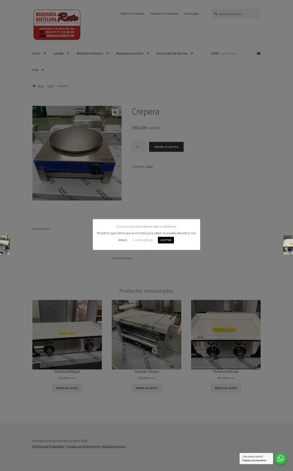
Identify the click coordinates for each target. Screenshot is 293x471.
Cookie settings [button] (143, 240)
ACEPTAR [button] (165, 240)
